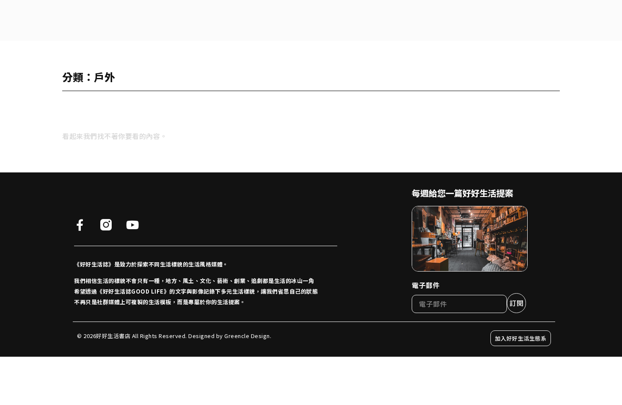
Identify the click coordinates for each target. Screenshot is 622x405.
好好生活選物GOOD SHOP (571, 20)
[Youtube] (132, 224)
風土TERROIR (317, 20)
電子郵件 (426, 285)
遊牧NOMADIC (416, 20)
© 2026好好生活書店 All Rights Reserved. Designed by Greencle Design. (174, 336)
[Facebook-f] (79, 224)
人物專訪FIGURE (215, 20)
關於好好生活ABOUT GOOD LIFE (137, 20)
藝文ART (366, 20)
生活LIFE (268, 20)
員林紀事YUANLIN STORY (489, 20)
